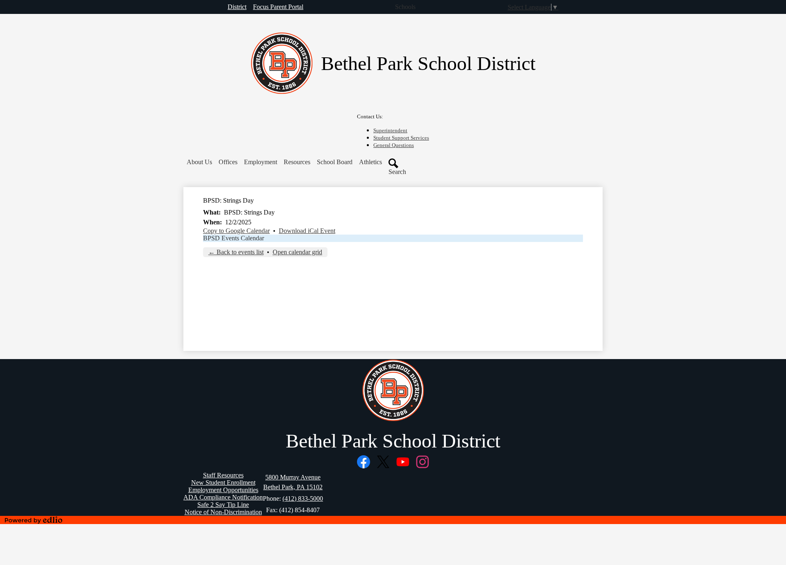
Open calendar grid (297, 252)
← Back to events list (236, 252)
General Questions (393, 145)
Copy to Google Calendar (236, 230)
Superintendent (390, 130)
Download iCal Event (307, 230)
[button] (199, 162)
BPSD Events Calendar (233, 238)
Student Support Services (401, 138)
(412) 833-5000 (302, 498)
